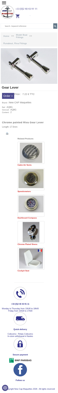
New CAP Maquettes (20, 102)
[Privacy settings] (5, 388)
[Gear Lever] (29, 83)
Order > (8, 95)
